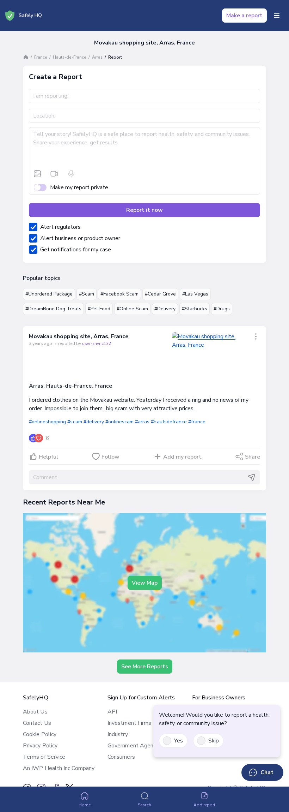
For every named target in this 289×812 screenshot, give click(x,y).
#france (196, 421)
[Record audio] (71, 173)
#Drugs (222, 308)
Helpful (48, 457)
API (112, 712)
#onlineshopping (47, 421)
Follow (110, 457)
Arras (97, 57)
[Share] (256, 336)
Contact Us (37, 723)
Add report (204, 805)
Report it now (144, 210)
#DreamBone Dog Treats (53, 308)
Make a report (244, 15)
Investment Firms (129, 723)
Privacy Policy (40, 746)
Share (252, 457)
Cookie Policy (39, 734)
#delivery (94, 421)
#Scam (86, 294)
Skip (213, 741)
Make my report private (79, 187)
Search (144, 805)
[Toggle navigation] (277, 15)
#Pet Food (99, 308)
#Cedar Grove (160, 294)
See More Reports (144, 666)
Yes (178, 741)
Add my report (182, 457)
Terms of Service (44, 757)
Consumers (121, 757)
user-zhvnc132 (96, 343)
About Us (35, 712)
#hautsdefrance (168, 421)
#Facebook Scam (119, 294)
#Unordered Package (49, 294)
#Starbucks (194, 308)
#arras (142, 421)
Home (85, 805)
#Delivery (165, 308)
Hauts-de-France (69, 57)
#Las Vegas (195, 294)
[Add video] (54, 173)
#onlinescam (119, 421)
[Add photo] (37, 173)
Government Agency (133, 746)
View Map (145, 583)
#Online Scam (132, 308)
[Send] (251, 477)
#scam (74, 421)
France (40, 57)
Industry (117, 734)
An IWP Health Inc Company (58, 768)
